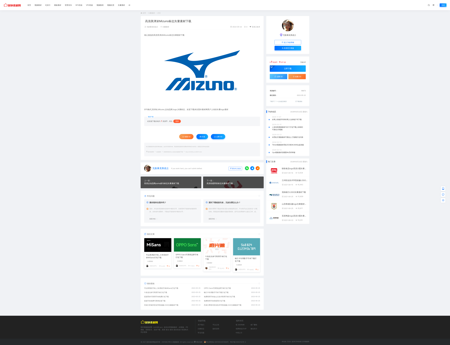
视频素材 (38, 5)
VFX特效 (89, 5)
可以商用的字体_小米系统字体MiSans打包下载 (157, 256)
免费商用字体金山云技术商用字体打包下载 (219, 297)
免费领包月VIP (241, 329)
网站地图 (199, 342)
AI (129, 5)
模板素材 (57, 5)
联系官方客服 (289, 48)
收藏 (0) (187, 137)
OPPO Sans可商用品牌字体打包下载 (187, 256)
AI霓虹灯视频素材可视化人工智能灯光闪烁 (287, 137)
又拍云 (289, 341)
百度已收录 (256, 27)
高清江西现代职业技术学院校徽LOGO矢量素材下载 (222, 305)
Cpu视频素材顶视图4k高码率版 (283, 152)
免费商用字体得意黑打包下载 (214, 301)
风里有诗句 (153, 266)
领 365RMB (240, 325)
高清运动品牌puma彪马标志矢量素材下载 (161, 183)
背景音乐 (68, 5)
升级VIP (303, 62)
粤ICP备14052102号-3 (238, 342)
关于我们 (201, 325)
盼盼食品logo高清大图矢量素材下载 (295, 168)
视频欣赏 (110, 5)
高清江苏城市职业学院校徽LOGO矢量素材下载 (161, 305)
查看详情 (152, 219)
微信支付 (254, 329)
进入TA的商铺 (288, 42)
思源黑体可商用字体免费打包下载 (156, 297)
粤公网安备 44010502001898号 (217, 342)
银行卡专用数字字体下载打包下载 (246, 259)
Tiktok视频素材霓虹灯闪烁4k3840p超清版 (288, 145)
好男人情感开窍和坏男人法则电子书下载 (287, 119)
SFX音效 (78, 5)
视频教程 (100, 5)
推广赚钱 (254, 325)
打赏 (203, 137)
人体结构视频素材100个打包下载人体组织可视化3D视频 (287, 128)
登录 (443, 5)
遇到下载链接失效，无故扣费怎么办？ (224, 202)
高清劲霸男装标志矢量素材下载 (220, 183)
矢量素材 (121, 5)
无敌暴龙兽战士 (152, 27)
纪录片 (48, 5)
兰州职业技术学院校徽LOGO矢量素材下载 (295, 180)
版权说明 (216, 329)
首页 (29, 5)
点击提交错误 (282, 101)
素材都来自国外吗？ (157, 202)
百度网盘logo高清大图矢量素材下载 (295, 216)
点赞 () (219, 137)
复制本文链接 (236, 168)
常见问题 (201, 333)
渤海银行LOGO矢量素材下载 (294, 192)
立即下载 (288, 68)
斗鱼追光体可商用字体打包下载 (216, 257)
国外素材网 (151, 152)
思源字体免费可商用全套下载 (154, 301)
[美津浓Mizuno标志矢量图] (202, 70)
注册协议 (201, 329)
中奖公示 (239, 333)
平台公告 (216, 325)
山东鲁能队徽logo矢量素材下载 (295, 204)
